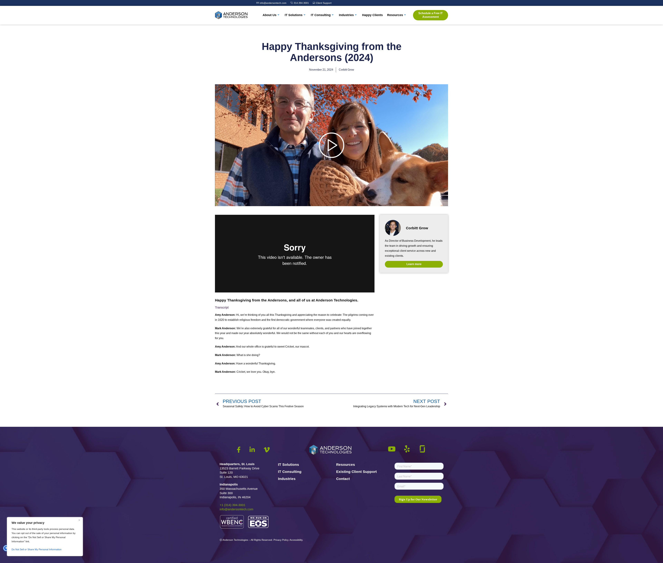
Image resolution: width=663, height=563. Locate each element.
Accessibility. (296, 539)
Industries (346, 15)
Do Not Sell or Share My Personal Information (36, 549)
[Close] (79, 520)
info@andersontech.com (236, 509)
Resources (395, 15)
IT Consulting (321, 15)
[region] (45, 536)
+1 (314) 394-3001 (232, 505)
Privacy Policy (280, 539)
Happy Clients (372, 15)
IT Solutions (293, 15)
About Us (269, 15)
